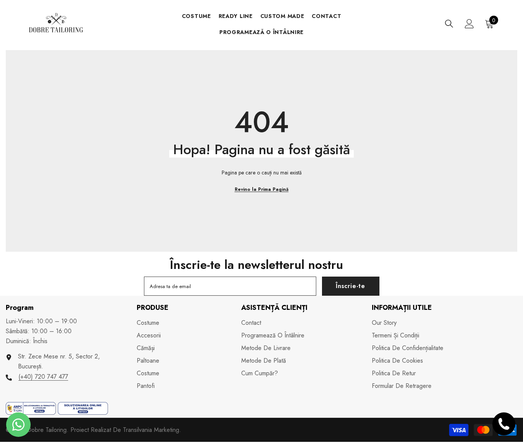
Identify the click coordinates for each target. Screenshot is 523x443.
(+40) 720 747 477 (43, 376)
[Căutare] (449, 23)
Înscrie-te (350, 286)
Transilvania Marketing (151, 429)
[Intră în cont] (469, 23)
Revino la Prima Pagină (262, 189)
